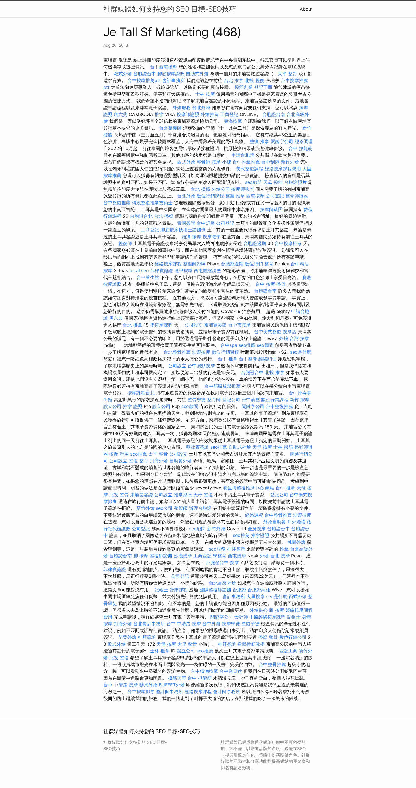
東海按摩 (233, 121)
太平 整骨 (287, 73)
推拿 (159, 114)
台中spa (228, 345)
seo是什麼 (300, 352)
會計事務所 (173, 80)
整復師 (125, 243)
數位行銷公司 (292, 637)
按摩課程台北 (141, 393)
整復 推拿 (259, 141)
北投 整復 (254, 80)
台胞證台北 (141, 216)
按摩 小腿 (221, 162)
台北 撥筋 (200, 189)
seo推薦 (247, 345)
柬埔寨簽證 (215, 325)
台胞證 (239, 589)
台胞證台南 (273, 114)
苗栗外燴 (127, 637)
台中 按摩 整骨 (271, 284)
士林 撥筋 (283, 447)
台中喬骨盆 (230, 671)
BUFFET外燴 (172, 685)
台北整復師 (170, 128)
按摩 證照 (119, 454)
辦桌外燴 (148, 685)
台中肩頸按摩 (201, 365)
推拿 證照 (132, 406)
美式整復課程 (249, 168)
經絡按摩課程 (168, 264)
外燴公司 (221, 189)
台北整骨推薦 (177, 352)
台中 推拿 (227, 359)
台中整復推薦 (116, 202)
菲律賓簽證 (161, 270)
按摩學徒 (231, 623)
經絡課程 (254, 515)
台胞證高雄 (259, 589)
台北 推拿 (233, 80)
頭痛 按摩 (191, 236)
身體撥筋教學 (251, 644)
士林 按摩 (205, 94)
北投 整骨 (119, 494)
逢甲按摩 (183, 270)
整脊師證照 (296, 196)
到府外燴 (159, 460)
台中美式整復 (267, 331)
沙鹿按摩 (201, 352)
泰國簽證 (186, 223)
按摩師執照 (242, 189)
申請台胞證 (242, 155)
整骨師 (203, 162)
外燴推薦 (210, 114)
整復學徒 (250, 623)
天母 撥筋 (273, 182)
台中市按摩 (239, 325)
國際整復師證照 (215, 589)
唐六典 (120, 114)
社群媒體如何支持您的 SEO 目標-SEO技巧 (169, 9)
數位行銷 (254, 264)
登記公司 (231, 399)
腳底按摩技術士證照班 (183, 230)
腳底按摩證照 (171, 73)
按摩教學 (212, 236)
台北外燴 (201, 107)
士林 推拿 (160, 651)
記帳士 (161, 589)
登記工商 (263, 87)
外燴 (283, 338)
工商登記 (229, 114)
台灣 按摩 (299, 338)
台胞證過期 (254, 243)
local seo (139, 270)
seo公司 (164, 508)
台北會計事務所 (149, 623)
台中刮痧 (270, 162)
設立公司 (112, 406)
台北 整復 (163, 216)
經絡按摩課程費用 (283, 168)
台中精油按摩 (204, 671)
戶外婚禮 (296, 522)
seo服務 (217, 549)
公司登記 (275, 196)
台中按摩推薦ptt (144, 80)
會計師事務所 (169, 691)
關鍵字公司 (282, 141)
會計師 (241, 617)
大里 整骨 (187, 644)
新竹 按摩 (299, 399)
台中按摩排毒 (288, 243)
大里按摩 (255, 596)
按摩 (234, 562)
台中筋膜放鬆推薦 (222, 386)
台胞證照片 (295, 182)
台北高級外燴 (222, 583)
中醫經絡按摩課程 (267, 617)
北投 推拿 (274, 372)
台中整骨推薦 (278, 515)
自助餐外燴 (180, 460)
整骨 (268, 264)
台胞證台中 (144, 73)
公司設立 (194, 325)
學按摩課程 (161, 325)
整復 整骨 (138, 460)
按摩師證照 (188, 114)
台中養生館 (147, 277)
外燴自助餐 (274, 522)
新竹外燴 (290, 162)
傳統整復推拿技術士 (152, 202)
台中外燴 (211, 623)
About (306, 9)
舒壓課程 (179, 589)
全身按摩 (257, 528)
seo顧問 (253, 182)
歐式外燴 (123, 73)
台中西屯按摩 (163, 67)
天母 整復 (203, 494)
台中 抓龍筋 (300, 148)
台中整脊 (248, 359)
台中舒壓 (206, 223)
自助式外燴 (197, 73)
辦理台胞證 (200, 508)
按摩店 (289, 331)
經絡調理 (304, 141)
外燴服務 (182, 107)
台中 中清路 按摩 (183, 623)
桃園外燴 (296, 542)
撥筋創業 (244, 87)
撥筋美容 (177, 678)
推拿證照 (183, 494)
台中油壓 (251, 399)
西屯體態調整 (207, 270)
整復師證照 (194, 264)
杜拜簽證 (236, 549)
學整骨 (219, 556)
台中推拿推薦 (246, 162)
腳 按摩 (140, 556)
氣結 (269, 488)
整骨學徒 (197, 399)
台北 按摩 (280, 556)
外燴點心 (259, 610)
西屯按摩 (255, 196)
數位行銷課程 (210, 196)
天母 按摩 (262, 447)
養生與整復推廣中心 (243, 488)
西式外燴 (186, 162)
